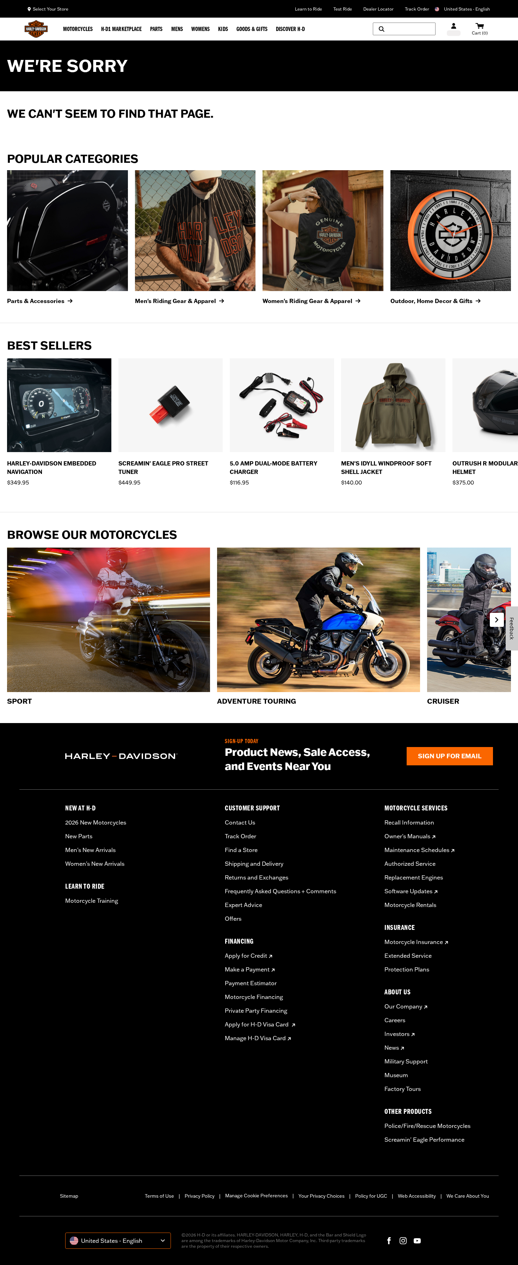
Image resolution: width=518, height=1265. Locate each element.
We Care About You (467, 1196)
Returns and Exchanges (256, 877)
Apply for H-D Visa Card (257, 1024)
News (391, 1047)
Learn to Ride (308, 9)
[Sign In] (453, 29)
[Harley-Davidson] (140, 756)
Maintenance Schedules (416, 849)
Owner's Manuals (407, 836)
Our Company (403, 1006)
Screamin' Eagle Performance (424, 1139)
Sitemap (69, 1196)
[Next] (504, 427)
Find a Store (241, 849)
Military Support (406, 1061)
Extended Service (408, 955)
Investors (396, 1033)
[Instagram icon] (403, 1240)
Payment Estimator (251, 983)
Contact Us (240, 822)
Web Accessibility (417, 1196)
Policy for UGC (371, 1196)
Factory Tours (402, 1088)
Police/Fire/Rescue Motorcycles (427, 1125)
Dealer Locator (378, 9)
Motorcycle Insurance (413, 941)
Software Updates (408, 891)
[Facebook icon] (389, 1240)
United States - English (467, 9)
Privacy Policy (200, 1196)
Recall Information (409, 822)
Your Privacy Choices (321, 1196)
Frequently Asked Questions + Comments (280, 891)
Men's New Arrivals (90, 849)
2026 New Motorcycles (95, 822)
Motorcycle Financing (254, 996)
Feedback (511, 628)
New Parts (78, 836)
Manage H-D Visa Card (255, 1038)
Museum (396, 1075)
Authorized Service (410, 863)
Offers (233, 918)
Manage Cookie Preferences (256, 1195)
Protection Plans (406, 969)
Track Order (417, 9)
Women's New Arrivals (94, 863)
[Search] (404, 29)
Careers (394, 1020)
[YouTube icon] (417, 1240)
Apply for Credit (246, 955)
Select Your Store (50, 9)
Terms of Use (159, 1196)
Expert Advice (243, 904)
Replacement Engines (413, 877)
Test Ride (342, 9)
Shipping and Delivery (254, 863)
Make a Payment (247, 969)
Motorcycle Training (91, 900)
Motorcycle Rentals (410, 904)
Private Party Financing (256, 1010)
